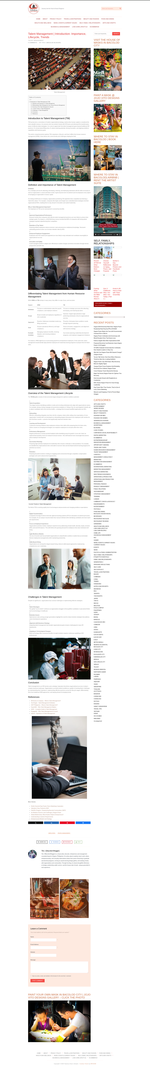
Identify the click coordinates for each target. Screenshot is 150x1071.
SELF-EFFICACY (99, 569)
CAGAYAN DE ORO (99, 622)
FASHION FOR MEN (99, 415)
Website (32, 952)
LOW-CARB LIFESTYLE (80, 27)
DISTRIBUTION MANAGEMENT (103, 461)
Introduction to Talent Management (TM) (40, 101)
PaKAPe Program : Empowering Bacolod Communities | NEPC (48, 810)
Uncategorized (98, 721)
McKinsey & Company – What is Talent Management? (46, 700)
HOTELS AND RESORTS (101, 586)
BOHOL (96, 617)
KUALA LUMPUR (99, 607)
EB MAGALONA (98, 651)
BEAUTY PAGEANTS (100, 413)
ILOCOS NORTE (98, 634)
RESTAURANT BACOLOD (101, 518)
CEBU (95, 627)
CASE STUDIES (98, 430)
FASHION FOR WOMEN (101, 418)
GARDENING (97, 523)
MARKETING (97, 459)
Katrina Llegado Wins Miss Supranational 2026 (107, 340)
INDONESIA (97, 589)
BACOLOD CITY (98, 646)
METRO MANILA (98, 642)
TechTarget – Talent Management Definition (43, 703)
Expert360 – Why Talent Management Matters (43, 707)
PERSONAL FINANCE (100, 484)
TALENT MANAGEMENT (36, 40)
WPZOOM (93, 1063)
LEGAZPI (96, 614)
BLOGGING (97, 427)
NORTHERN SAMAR (100, 672)
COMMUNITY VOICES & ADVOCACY (104, 501)
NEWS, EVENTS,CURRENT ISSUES (65, 23)
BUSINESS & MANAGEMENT (60, 27)
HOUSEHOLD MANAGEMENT (102, 535)
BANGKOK (97, 693)
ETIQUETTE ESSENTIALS (101, 557)
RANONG (96, 703)
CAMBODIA (97, 576)
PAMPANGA (97, 679)
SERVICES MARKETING (101, 471)
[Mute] (117, 234)
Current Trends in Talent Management (41, 108)
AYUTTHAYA (97, 691)
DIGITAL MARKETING (100, 435)
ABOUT (45, 19)
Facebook (56, 842)
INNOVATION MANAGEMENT (102, 442)
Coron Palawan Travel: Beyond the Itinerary (106, 371)
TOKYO (96, 600)
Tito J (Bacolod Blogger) (51, 42)
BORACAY (97, 619)
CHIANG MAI (97, 696)
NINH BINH (97, 718)
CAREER (96, 499)
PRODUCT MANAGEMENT (101, 486)
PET (95, 537)
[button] (108, 211)
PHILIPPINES (98, 610)
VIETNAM (96, 711)
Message (33, 960)
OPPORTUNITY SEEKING (101, 445)
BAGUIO (96, 574)
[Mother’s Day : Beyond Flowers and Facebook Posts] (117, 247)
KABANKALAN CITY (100, 657)
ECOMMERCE (94, 27)
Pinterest (68, 842)
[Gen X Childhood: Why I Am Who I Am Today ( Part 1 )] (107, 275)
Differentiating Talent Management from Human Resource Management (49, 105)
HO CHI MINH (98, 716)
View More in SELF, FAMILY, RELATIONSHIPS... (103, 304)
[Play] (96, 234)
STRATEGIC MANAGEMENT (102, 494)
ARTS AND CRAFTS (109, 23)
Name (32, 937)
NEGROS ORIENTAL (100, 669)
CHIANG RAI (97, 698)
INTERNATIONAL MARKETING (103, 466)
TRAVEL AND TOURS (100, 447)
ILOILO (96, 639)
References (35, 113)
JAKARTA (96, 593)
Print (79, 842)
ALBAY (96, 612)
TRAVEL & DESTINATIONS (72, 19)
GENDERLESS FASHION (101, 420)
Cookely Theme (84, 1063)
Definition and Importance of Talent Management (44, 103)
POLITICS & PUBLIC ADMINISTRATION (105, 552)
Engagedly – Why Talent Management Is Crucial (44, 711)
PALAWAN (97, 674)
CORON (96, 676)
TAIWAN (96, 581)
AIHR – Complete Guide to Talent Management (44, 709)
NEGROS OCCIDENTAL (101, 644)
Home (38, 19)
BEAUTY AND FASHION (91, 19)
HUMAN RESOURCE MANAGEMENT (104, 450)
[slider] (106, 234)
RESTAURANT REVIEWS (101, 521)
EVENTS (96, 547)
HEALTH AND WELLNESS (42, 23)
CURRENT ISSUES (99, 544)
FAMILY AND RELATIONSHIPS (102, 559)
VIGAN (96, 684)
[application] (108, 211)
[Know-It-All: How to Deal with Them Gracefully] (117, 275)
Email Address (34, 944)
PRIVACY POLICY (55, 19)
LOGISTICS (97, 454)
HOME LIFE (97, 533)
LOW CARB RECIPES (100, 530)
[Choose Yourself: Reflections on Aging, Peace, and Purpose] (107, 247)
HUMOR (96, 540)
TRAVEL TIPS (98, 709)
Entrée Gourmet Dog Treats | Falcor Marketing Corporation (47, 806)
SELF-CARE (97, 567)
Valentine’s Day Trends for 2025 (40, 808)
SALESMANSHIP (99, 491)
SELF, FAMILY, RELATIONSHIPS (89, 23)
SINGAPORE (97, 686)
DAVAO (96, 629)
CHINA (96, 579)
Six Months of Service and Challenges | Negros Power (46, 812)
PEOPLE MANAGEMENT (64, 833)
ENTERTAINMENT (99, 406)
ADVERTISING (98, 425)
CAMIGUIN (97, 624)
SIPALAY (96, 664)
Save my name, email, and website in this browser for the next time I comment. (51, 976)
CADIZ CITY (97, 649)
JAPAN (96, 598)
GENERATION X (98, 562)
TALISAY (96, 667)
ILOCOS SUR (97, 637)
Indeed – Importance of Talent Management (43, 713)
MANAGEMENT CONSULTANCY (103, 457)
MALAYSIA (97, 605)
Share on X (42, 842)
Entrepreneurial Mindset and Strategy (41, 819)
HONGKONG (97, 583)
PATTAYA (96, 701)
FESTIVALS (97, 509)
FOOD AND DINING (107, 19)
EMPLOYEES (52, 833)
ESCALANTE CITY (99, 654)
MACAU (96, 603)
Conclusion (35, 112)
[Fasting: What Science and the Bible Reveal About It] (98, 275)
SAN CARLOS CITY (99, 662)
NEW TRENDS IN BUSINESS (102, 474)
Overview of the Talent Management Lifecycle (43, 106)
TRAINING (97, 496)
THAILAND (97, 689)
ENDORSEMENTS (99, 504)
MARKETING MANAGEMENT (102, 469)
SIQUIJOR (97, 681)
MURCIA (96, 659)
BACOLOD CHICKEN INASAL (102, 513)
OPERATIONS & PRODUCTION (103, 476)
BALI (95, 591)
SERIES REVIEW (99, 408)
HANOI (96, 713)
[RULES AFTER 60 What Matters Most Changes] (98, 247)
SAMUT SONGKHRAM (100, 706)
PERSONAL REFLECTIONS (102, 564)
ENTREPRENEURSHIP (100, 440)
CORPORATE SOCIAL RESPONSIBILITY (105, 432)
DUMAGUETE (98, 632)
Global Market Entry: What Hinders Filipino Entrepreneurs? (47, 814)
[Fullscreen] (120, 234)
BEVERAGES (98, 516)
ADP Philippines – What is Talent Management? (44, 705)
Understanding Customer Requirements (42, 816)
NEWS (96, 550)
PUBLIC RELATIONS (100, 489)
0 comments (32, 42)
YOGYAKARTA (98, 596)
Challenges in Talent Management (40, 110)
